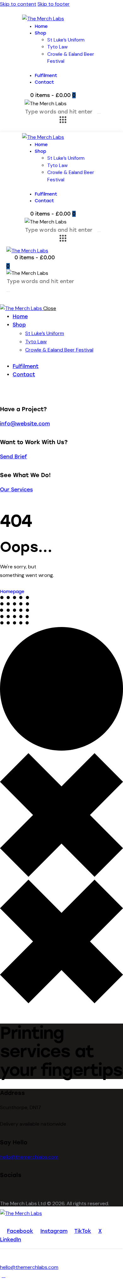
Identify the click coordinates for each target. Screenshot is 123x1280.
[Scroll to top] (3, 1275)
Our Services (16, 490)
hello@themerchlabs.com (29, 1157)
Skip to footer (54, 4)
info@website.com (25, 424)
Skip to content (18, 4)
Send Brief (13, 457)
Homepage (12, 591)
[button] (9, 298)
